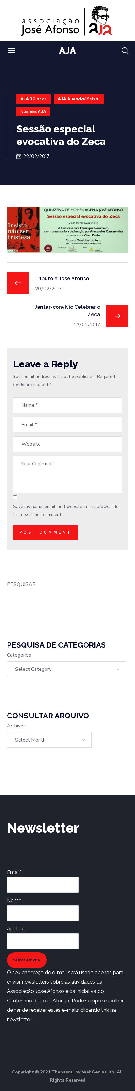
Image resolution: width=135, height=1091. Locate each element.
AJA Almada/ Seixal (79, 99)
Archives (16, 725)
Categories (19, 655)
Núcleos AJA (33, 112)
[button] (125, 50)
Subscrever (26, 960)
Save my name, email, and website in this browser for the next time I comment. (66, 511)
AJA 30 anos (33, 99)
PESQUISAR (21, 584)
